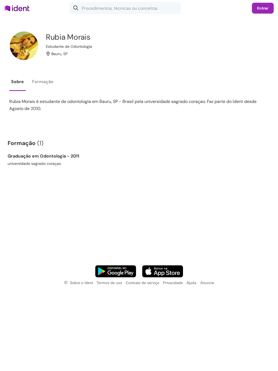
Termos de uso (109, 283)
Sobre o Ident (81, 283)
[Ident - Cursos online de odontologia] (18, 8)
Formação (42, 81)
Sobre (17, 81)
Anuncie (207, 283)
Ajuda (191, 283)
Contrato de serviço (142, 283)
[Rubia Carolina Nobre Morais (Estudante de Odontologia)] (24, 46)
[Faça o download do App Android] (116, 271)
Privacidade (173, 283)
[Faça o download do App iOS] (163, 271)
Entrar (262, 8)
